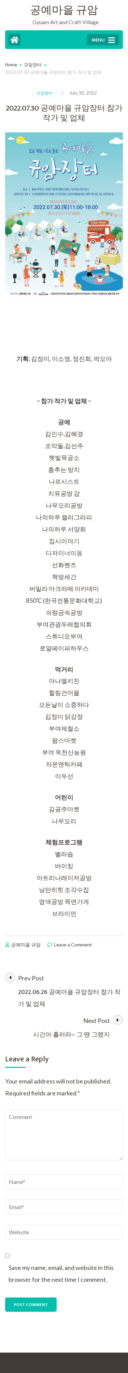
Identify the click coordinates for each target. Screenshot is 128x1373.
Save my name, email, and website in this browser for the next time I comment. (61, 1273)
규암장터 (44, 93)
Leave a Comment (73, 944)
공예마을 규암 (64, 10)
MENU (98, 40)
